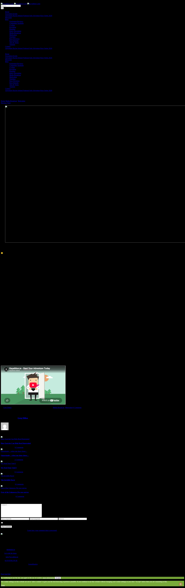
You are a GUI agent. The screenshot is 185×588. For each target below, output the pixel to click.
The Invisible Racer (7, 476)
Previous (4, 103)
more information (48, 578)
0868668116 (11, 550)
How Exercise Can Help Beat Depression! (15, 439)
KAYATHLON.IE (11, 560)
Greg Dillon (7, 407)
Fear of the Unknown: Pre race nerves (14, 488)
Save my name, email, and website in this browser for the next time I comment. (29, 523)
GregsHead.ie (33, 564)
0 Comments (77, 407)
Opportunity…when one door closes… (14, 451)
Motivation (69, 407)
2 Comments (19, 460)
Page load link (5, 574)
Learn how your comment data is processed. (42, 530)
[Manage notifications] (180, 584)
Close (3, 585)
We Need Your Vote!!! (8, 463)
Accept (58, 578)
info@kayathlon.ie (12, 557)
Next (8, 103)
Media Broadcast (58, 407)
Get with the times (10, 553)
